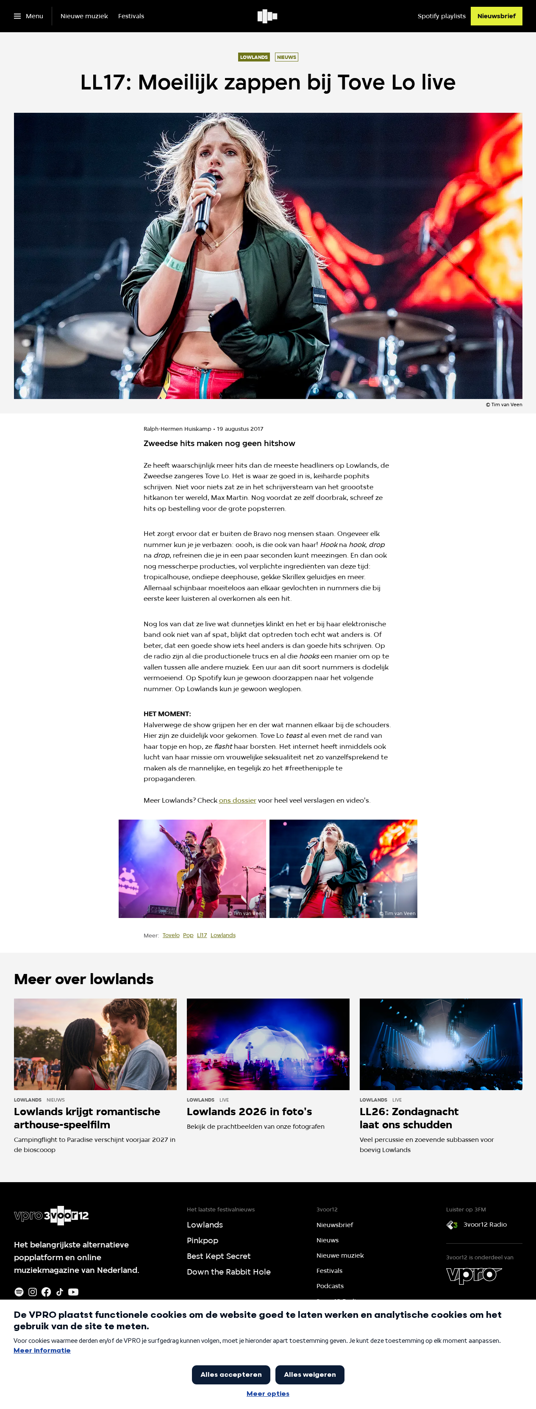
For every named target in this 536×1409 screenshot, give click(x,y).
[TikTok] (60, 1292)
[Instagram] (33, 1292)
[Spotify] (19, 1292)
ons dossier (237, 800)
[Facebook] (46, 1292)
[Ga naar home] (268, 16)
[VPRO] (474, 1276)
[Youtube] (73, 1292)
